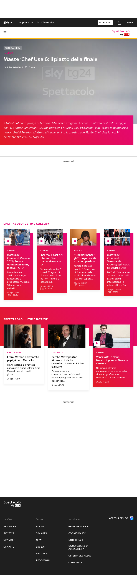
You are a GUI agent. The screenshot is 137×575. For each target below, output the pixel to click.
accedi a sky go (118, 518)
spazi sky (41, 553)
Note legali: (74, 519)
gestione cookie (78, 526)
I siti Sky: (8, 519)
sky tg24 (9, 533)
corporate (75, 562)
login (129, 22)
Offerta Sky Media (79, 555)
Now (39, 540)
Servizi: (40, 519)
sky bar (40, 546)
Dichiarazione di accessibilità (78, 547)
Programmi (43, 560)
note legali (75, 540)
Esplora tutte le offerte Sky (36, 22)
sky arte (9, 546)
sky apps (41, 533)
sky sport (10, 526)
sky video (9, 540)
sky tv (40, 526)
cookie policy (77, 533)
